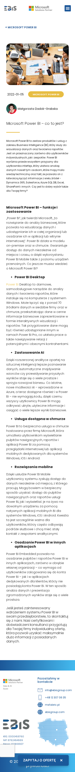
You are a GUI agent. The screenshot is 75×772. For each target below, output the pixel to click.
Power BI (12, 284)
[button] (68, 8)
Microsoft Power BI (22, 27)
